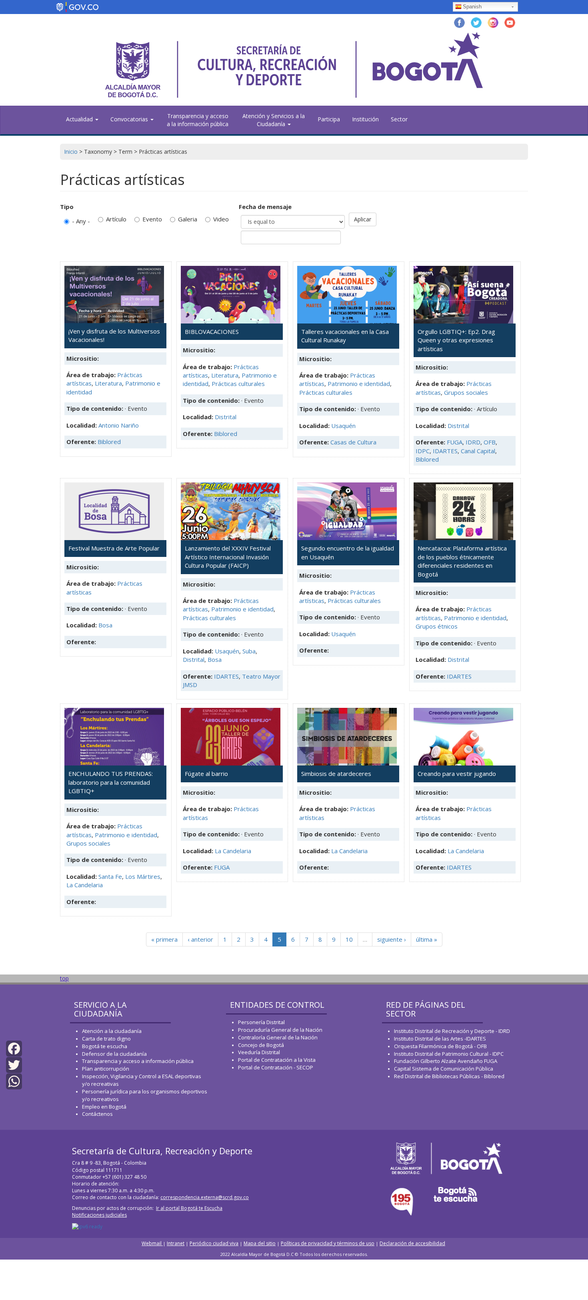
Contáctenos (97, 1113)
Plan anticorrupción (105, 1068)
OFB (490, 442)
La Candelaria (84, 885)
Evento (152, 219)
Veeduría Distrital (259, 1052)
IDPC (423, 451)
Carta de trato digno (106, 1038)
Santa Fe (110, 876)
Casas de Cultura (353, 442)
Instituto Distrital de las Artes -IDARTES (440, 1038)
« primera (164, 939)
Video (221, 219)
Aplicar (362, 219)
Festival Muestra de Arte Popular (114, 548)
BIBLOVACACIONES (212, 332)
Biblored (109, 442)
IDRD (473, 442)
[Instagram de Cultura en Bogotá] (493, 22)
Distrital (225, 417)
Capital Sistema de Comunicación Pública (443, 1068)
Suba (249, 651)
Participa (329, 119)
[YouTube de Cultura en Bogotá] (509, 22)
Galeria (187, 219)
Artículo (116, 219)
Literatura (108, 383)
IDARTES (445, 451)
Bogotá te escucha (104, 1046)
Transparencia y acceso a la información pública (197, 120)
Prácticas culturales (238, 384)
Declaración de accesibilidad (412, 1243)
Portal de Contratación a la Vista (277, 1059)
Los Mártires (142, 876)
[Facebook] (14, 1048)
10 (349, 939)
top (64, 978)
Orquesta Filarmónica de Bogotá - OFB (440, 1046)
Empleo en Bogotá (104, 1106)
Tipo (67, 207)
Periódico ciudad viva (214, 1243)
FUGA (454, 442)
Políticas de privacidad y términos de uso (327, 1243)
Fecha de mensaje (265, 207)
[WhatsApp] (14, 1081)
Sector (399, 119)
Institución (365, 119)
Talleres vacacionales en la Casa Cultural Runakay (345, 336)
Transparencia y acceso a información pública (138, 1061)
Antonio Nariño (118, 425)
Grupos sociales (466, 392)
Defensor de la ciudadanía (114, 1053)
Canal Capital (478, 451)
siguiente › (391, 939)
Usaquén (343, 426)
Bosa (105, 625)
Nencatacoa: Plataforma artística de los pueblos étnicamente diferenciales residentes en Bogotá (462, 561)
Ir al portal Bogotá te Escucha (189, 1208)
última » (426, 939)
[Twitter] (14, 1064)
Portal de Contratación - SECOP (275, 1067)
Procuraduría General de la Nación (280, 1029)
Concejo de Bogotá (261, 1045)
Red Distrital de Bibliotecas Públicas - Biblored (449, 1076)
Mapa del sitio (260, 1243)
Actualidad (80, 119)
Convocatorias (130, 119)
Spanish (472, 7)
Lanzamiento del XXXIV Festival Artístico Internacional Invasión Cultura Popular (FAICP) (228, 556)
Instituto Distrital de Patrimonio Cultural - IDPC (449, 1053)
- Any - (81, 221)
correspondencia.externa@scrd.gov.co (204, 1197)
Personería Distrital (261, 1022)
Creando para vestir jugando (457, 774)
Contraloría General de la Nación (278, 1037)
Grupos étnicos (437, 626)
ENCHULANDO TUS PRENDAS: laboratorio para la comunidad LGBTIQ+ (110, 782)
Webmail (152, 1243)
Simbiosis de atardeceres (336, 774)
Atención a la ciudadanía (112, 1031)
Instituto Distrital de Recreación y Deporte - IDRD (452, 1031)
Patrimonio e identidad (359, 384)
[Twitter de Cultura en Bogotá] (476, 22)
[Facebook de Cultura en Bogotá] (459, 22)
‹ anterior (200, 939)
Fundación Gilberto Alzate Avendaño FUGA (445, 1061)
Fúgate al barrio (206, 774)
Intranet (175, 1243)
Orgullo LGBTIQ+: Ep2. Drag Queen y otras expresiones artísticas (456, 340)
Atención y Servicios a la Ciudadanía (273, 120)
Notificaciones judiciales (99, 1215)
